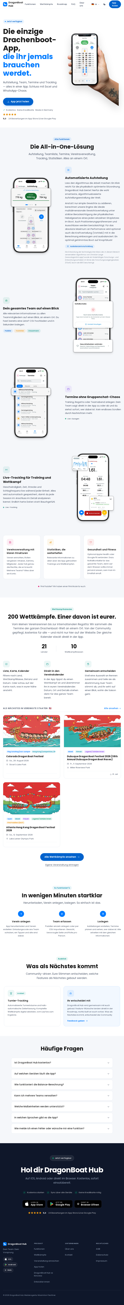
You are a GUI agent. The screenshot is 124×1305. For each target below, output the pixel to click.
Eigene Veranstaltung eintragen (62, 864)
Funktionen (30, 4)
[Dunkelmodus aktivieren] (104, 4)
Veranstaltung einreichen (46, 1260)
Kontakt (68, 1254)
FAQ (73, 4)
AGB (98, 1248)
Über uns (82, 4)
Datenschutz (102, 1254)
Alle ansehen (111, 708)
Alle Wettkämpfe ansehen (60, 856)
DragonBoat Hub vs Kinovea (43, 1274)
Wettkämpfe (46, 4)
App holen (115, 4)
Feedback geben (76, 1020)
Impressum (101, 1260)
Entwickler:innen (42, 1281)
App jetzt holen (20, 101)
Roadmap (62, 4)
